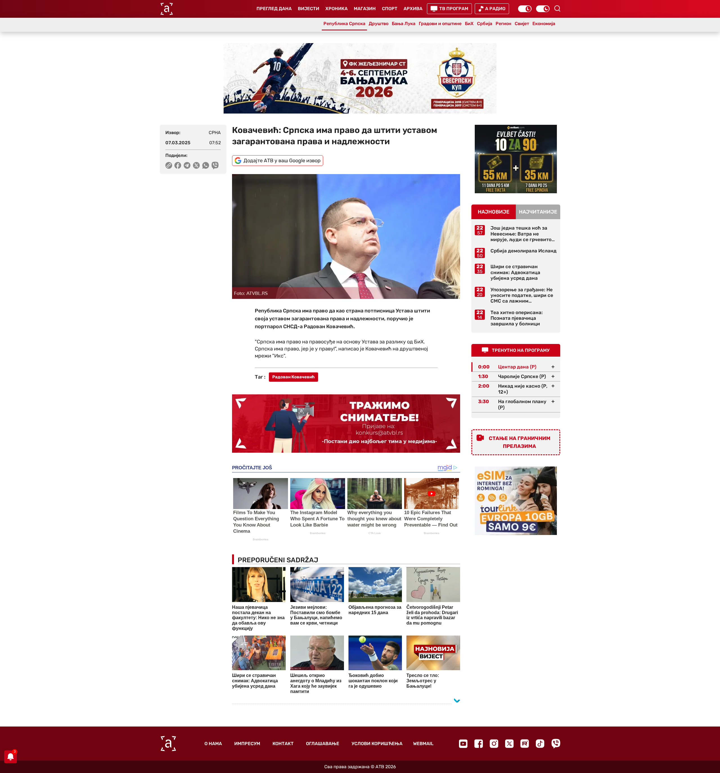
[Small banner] (516, 159)
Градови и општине (440, 23)
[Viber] (555, 743)
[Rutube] (524, 743)
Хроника (336, 8)
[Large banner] (360, 78)
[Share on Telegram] (187, 165)
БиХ (469, 23)
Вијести (308, 8)
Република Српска (344, 23)
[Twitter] (509, 743)
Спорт (389, 8)
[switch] (525, 8)
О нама (213, 743)
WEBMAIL (423, 743)
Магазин (365, 8)
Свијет (522, 23)
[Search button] (557, 8)
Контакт (283, 743)
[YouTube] (463, 743)
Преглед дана (274, 8)
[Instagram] (494, 743)
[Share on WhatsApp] (205, 165)
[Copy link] (168, 165)
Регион (503, 23)
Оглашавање (322, 743)
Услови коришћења (377, 743)
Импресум (247, 743)
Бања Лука (403, 23)
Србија (484, 23)
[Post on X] (196, 165)
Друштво (378, 23)
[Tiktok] (540, 743)
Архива (413, 8)
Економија (543, 23)
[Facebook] (478, 743)
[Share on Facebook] (177, 165)
